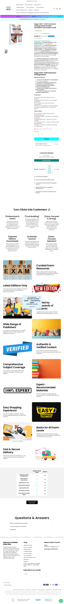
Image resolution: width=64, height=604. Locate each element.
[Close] (39, 297)
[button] (61, 601)
